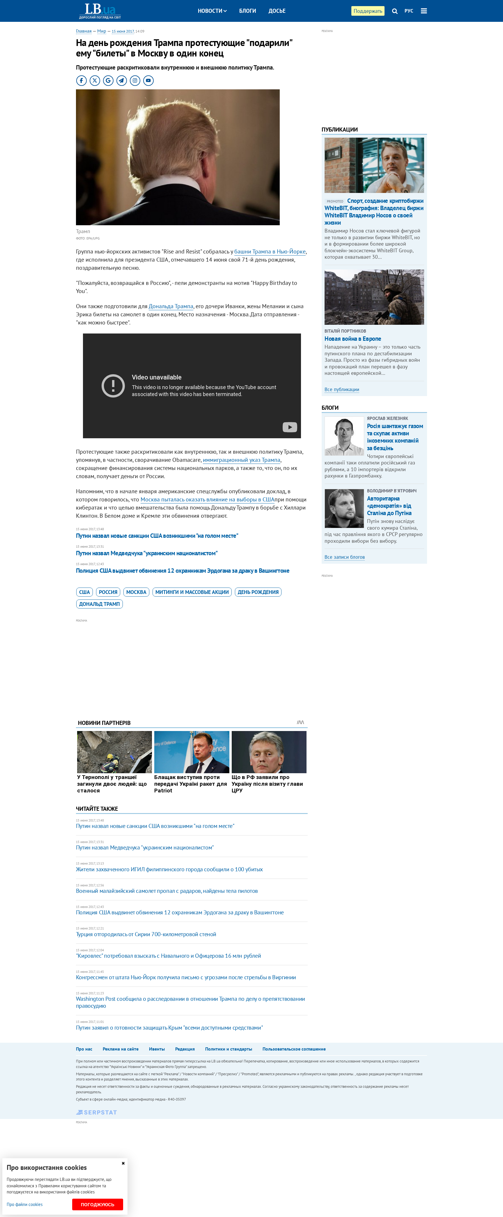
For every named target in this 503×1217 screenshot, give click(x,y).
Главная (84, 31)
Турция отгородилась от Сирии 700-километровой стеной (146, 934)
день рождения (258, 592)
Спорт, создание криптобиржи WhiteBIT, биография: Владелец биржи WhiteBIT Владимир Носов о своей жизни (374, 212)
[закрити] (123, 1163)
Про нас (84, 1049)
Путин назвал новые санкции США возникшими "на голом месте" (157, 536)
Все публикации (342, 389)
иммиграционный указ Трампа (241, 460)
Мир (101, 31)
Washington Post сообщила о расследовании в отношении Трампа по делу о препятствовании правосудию (190, 1002)
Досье (277, 10)
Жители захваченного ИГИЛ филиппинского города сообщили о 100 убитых (169, 869)
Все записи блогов (345, 557)
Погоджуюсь (97, 1204)
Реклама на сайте (121, 1049)
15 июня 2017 (123, 31)
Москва (136, 592)
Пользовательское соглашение (294, 1049)
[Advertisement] (192, 664)
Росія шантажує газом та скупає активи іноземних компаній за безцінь (395, 437)
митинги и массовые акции (192, 592)
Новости (210, 10)
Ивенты (157, 1049)
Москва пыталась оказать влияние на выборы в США (207, 499)
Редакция (185, 1049)
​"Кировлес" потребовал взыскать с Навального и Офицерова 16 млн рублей (168, 955)
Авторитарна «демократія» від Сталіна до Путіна (389, 505)
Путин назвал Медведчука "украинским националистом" (147, 553)
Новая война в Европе (353, 339)
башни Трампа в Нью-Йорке (270, 251)
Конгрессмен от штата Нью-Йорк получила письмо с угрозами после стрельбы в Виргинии (186, 977)
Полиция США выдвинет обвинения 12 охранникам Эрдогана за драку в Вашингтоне (183, 570)
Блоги (247, 10)
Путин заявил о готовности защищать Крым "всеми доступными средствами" (169, 1027)
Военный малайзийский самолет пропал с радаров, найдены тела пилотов (167, 891)
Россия (108, 592)
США (84, 592)
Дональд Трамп (99, 604)
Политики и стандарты (228, 1049)
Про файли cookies (24, 1204)
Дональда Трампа (171, 306)
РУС (409, 11)
